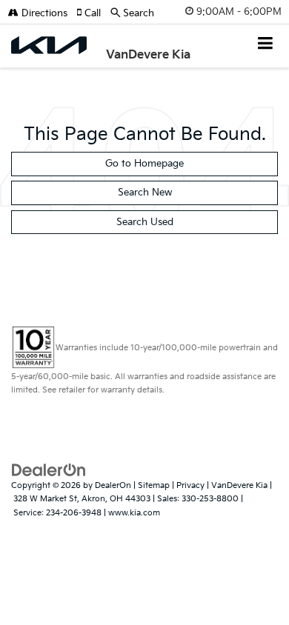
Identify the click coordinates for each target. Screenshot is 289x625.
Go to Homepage (144, 164)
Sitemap (154, 485)
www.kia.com (134, 513)
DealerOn (113, 485)
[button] (93, 13)
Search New (145, 192)
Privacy (190, 485)
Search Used (144, 222)
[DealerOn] (49, 469)
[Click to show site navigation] (265, 44)
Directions (43, 13)
